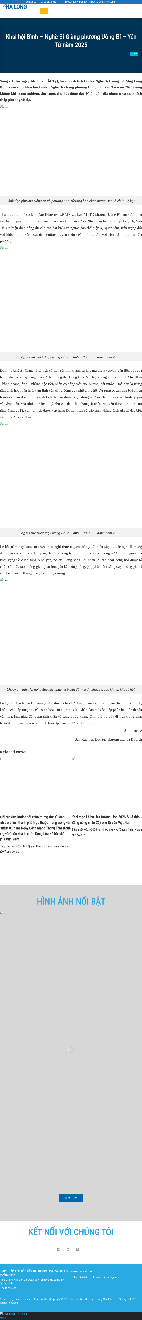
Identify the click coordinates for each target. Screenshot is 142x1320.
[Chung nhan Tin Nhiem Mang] (14, 1315)
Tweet (134, 54)
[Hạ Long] (18, 11)
